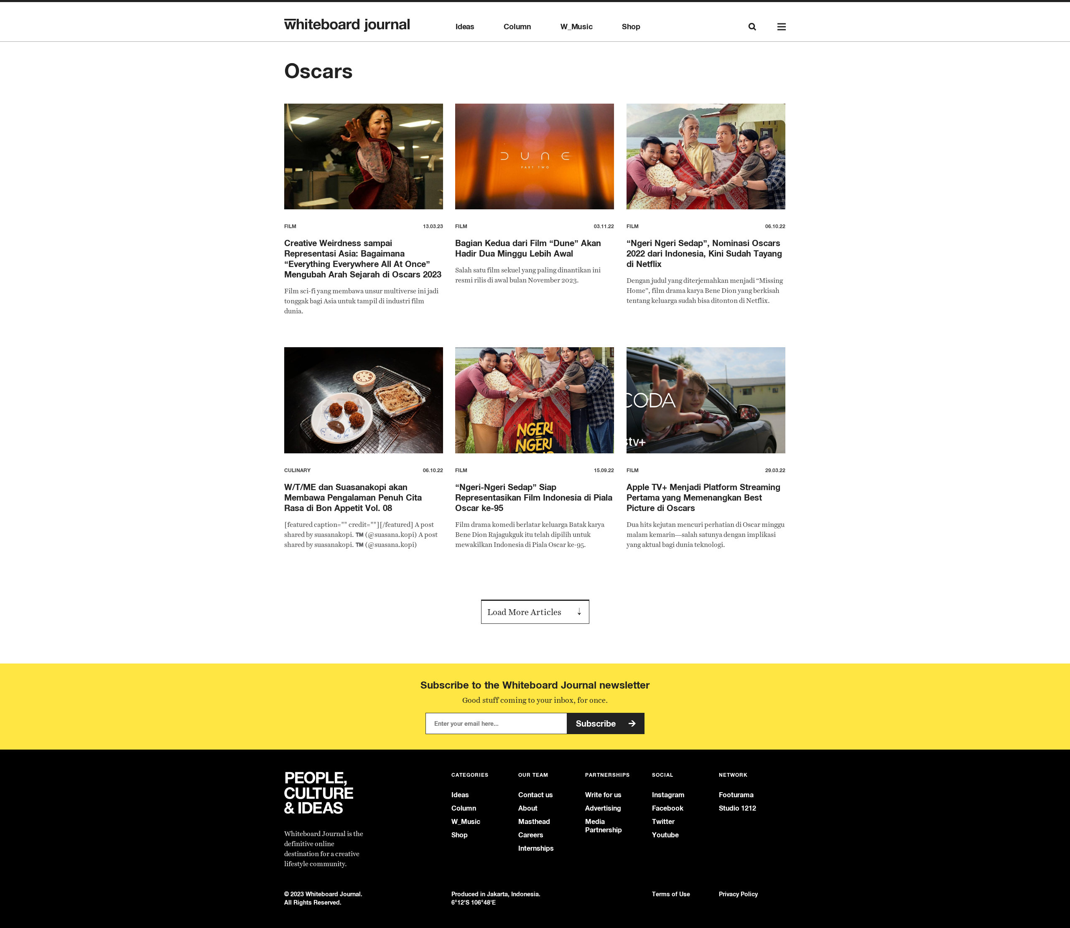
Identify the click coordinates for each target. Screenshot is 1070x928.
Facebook (667, 808)
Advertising (603, 808)
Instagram (668, 795)
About (528, 808)
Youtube (665, 835)
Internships (536, 848)
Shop (631, 27)
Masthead (534, 822)
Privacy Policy (738, 893)
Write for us (603, 795)
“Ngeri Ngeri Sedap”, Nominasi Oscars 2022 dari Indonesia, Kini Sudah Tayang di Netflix (704, 253)
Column (517, 27)
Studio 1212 (737, 808)
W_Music (576, 27)
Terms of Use (671, 893)
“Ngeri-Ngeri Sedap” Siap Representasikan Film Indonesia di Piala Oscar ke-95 (533, 497)
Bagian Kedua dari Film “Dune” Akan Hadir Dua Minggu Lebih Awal (528, 248)
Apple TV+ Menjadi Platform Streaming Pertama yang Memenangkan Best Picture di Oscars (703, 497)
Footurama (736, 795)
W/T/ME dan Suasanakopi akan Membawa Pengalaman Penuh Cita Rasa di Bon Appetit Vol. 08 (353, 497)
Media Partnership (603, 826)
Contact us (535, 795)
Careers (530, 835)
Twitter (663, 822)
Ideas (465, 27)
